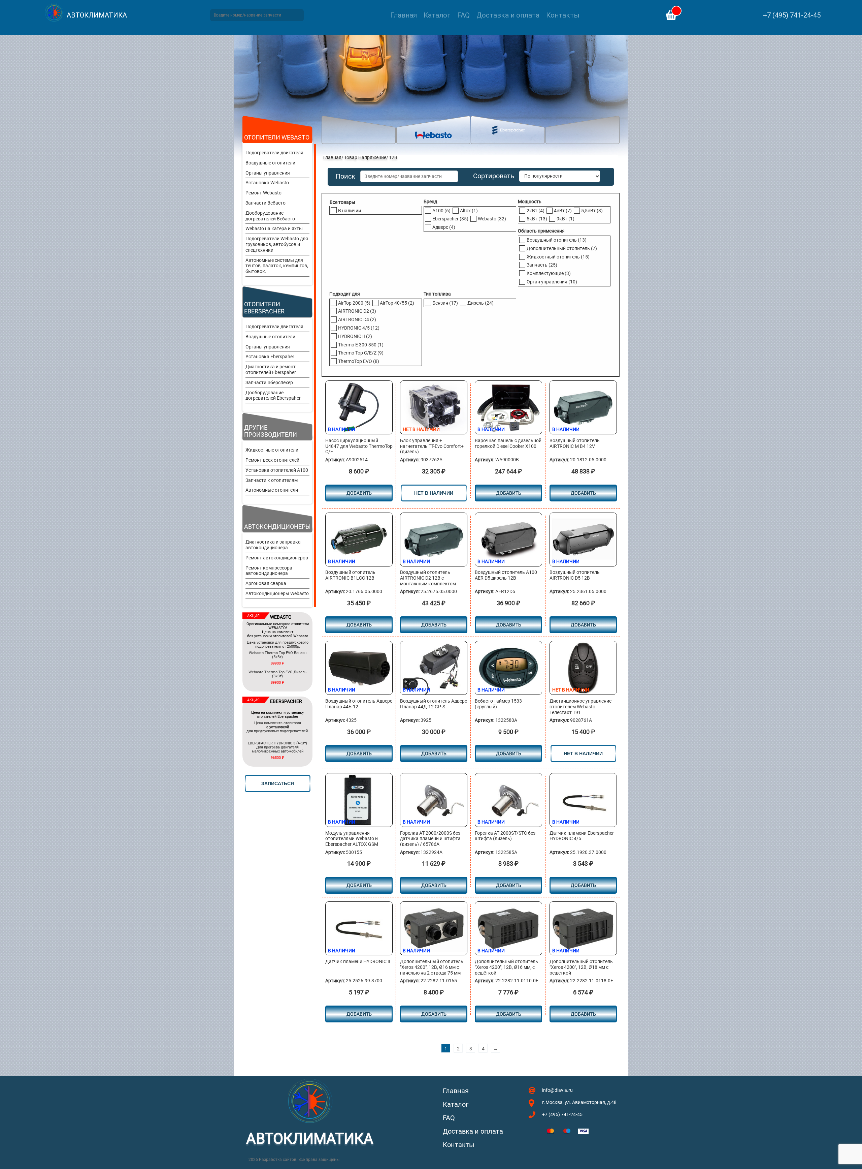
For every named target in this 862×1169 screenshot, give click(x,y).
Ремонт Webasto (263, 192)
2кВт (535, 210)
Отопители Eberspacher (264, 308)
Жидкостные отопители (271, 450)
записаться (277, 783)
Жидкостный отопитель (558, 256)
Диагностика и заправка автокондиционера (273, 544)
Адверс (443, 227)
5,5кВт (592, 210)
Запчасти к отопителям (271, 480)
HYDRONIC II (355, 336)
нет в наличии (433, 493)
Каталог (437, 15)
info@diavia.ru (557, 1090)
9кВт (565, 218)
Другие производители (270, 431)
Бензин (445, 303)
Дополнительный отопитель (562, 248)
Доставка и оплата (507, 15)
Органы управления (267, 173)
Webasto (492, 218)
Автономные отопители (271, 490)
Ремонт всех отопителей (272, 460)
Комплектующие (549, 273)
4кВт (563, 210)
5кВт (537, 218)
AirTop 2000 (354, 303)
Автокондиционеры (277, 526)
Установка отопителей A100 (276, 470)
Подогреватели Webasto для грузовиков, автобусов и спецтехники (276, 244)
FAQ (463, 15)
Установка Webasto (267, 182)
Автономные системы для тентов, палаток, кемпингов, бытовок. (276, 265)
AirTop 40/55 (397, 303)
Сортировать (493, 176)
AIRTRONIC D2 (357, 311)
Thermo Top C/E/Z (361, 353)
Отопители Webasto (276, 137)
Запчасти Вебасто (265, 203)
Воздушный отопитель (557, 240)
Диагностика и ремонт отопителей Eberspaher (270, 369)
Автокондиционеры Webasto (277, 593)
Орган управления (552, 281)
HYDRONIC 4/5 (358, 328)
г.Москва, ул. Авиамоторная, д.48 (579, 1102)
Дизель (480, 303)
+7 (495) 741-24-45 (792, 15)
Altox (469, 210)
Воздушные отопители (270, 162)
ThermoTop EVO (358, 361)
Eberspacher (450, 218)
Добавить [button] (359, 493)
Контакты (562, 15)
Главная (403, 15)
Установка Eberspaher (269, 356)
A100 (441, 210)
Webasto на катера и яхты (274, 228)
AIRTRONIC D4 (357, 319)
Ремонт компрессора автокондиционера (268, 570)
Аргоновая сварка (265, 583)
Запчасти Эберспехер (269, 382)
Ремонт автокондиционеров (276, 557)
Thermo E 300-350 (361, 344)
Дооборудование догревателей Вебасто (270, 215)
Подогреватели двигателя (274, 152)
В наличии (349, 210)
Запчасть (542, 265)
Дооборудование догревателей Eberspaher (273, 395)
